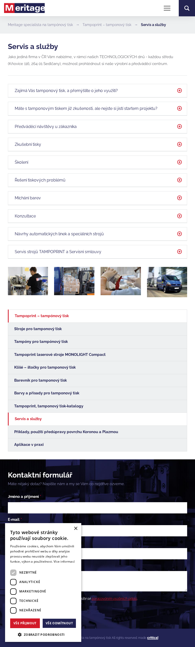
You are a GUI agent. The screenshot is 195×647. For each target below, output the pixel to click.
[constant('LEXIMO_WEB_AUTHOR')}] (152, 638)
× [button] (75, 528)
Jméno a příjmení (24, 496)
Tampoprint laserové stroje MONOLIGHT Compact (60, 354)
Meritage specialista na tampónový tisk (40, 25)
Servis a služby (28, 419)
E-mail (15, 519)
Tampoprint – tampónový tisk (42, 316)
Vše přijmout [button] (25, 623)
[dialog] (43, 582)
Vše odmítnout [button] (59, 623)
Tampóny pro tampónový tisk (41, 341)
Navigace (167, 8)
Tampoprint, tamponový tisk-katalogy (48, 406)
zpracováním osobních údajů (114, 599)
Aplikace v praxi (29, 444)
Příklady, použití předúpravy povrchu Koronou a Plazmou (66, 432)
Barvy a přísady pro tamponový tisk (46, 393)
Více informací (64, 561)
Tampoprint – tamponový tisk (107, 25)
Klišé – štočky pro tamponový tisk (45, 367)
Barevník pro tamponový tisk (40, 380)
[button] (43, 634)
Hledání (187, 8)
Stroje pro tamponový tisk (38, 329)
